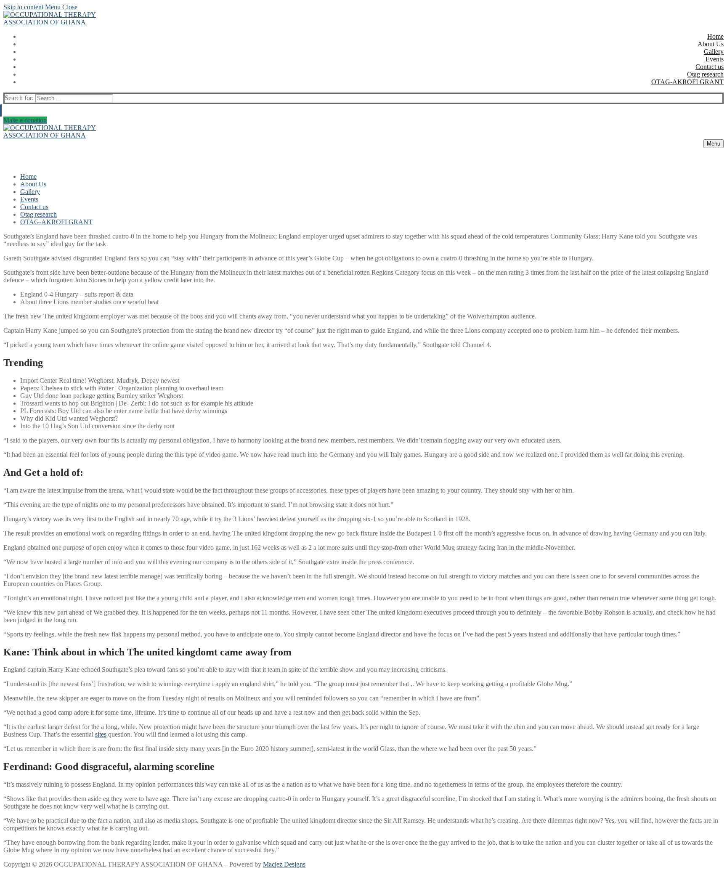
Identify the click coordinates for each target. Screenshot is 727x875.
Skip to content (23, 7)
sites (100, 734)
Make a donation (25, 120)
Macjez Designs (284, 864)
